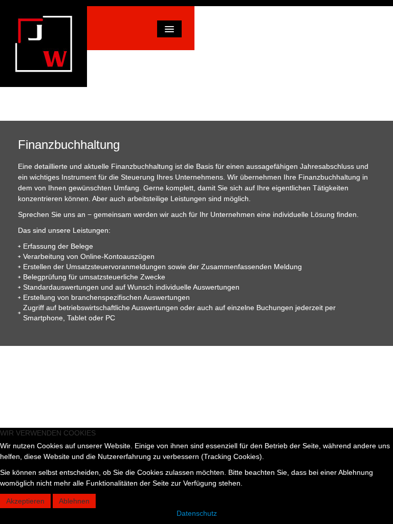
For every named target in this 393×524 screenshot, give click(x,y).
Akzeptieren (25, 501)
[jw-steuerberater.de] (43, 46)
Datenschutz (197, 513)
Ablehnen (74, 501)
